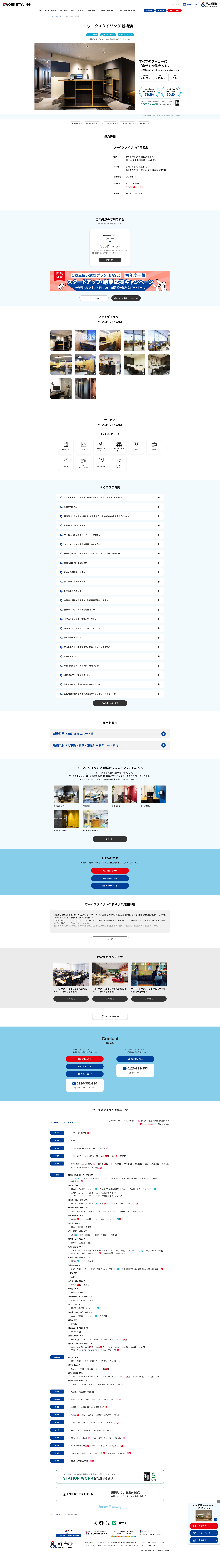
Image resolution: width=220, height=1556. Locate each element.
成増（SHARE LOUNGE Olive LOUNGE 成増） (141, 1269)
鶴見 (89, 1369)
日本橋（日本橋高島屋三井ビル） (113, 1189)
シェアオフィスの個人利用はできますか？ (80, 544)
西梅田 (90, 1415)
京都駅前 (74, 1407)
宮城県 (57, 1140)
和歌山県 (57, 1399)
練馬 (73, 1324)
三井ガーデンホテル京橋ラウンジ (121, 1203)
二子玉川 (87, 1331)
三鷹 (123, 1347)
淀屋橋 (99, 1415)
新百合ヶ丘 (137, 1376)
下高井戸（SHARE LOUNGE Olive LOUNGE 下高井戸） (94, 1350)
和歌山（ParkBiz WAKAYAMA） (84, 1399)
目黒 (73, 1227)
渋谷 (96, 1219)
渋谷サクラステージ (108, 1219)
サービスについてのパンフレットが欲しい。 (81, 534)
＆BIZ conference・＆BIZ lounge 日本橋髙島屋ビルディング (96, 1195)
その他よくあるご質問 (110, 703)
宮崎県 (57, 1461)
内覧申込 (161, 10)
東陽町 (74, 1339)
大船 (73, 1384)
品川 (73, 1235)
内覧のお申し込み (110, 878)
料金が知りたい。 (70, 506)
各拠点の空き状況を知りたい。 (75, 675)
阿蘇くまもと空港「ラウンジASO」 (85, 1453)
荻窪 (98, 1347)
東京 (57, 1175)
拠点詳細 (75, 123)
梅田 (83, 1415)
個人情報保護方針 (114, 1542)
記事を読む (71, 999)
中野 (87, 1347)
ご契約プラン (109, 123)
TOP (51, 16)
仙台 (73, 1140)
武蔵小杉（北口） (110, 1376)
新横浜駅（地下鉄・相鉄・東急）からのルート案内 (85, 745)
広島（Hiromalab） (79, 1438)
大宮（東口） (76, 1156)
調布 (132, 1347)
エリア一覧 (68, 1122)
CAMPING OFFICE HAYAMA (108, 1384)
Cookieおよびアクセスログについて (156, 1542)
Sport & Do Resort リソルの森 (84, 1167)
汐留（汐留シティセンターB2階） (116, 1211)
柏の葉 (100, 1164)
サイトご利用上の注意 (93, 1545)
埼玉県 (57, 1156)
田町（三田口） (86, 1235)
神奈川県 (57, 1357)
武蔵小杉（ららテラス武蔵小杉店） (85, 1376)
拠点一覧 (58, 16)
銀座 (101, 1203)
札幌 (73, 1133)
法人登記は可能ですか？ (72, 581)
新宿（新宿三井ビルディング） (128, 1250)
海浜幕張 (165, 1164)
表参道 (74, 1219)
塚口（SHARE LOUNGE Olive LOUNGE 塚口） (97, 1422)
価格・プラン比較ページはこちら (126, 298)
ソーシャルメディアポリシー (113, 1545)
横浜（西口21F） (92, 1361)
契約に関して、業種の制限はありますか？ (80, 684)
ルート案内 (143, 123)
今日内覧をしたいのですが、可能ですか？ (80, 665)
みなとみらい (115, 1361)
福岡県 (57, 1445)
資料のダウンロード (110, 886)
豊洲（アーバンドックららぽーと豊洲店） (105, 1339)
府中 (141, 1347)
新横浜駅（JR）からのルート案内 (74, 733)
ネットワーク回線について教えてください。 (81, 628)
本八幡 (126, 1164)
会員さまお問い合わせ (135, 1059)
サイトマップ (101, 1542)
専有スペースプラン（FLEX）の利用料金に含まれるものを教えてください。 (95, 516)
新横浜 (104, 1361)
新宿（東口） (93, 1253)
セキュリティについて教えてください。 (79, 618)
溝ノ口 (122, 1376)
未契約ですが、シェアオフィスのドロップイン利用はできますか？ (91, 553)
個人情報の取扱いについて (132, 1542)
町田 (117, 1347)
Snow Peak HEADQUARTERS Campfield (88, 1148)
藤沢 (90, 1384)
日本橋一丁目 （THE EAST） (141, 1189)
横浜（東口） (76, 1361)
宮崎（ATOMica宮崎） (80, 1461)
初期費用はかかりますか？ (73, 525)
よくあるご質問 (127, 123)
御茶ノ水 (74, 1300)
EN (177, 4)
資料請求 (149, 10)
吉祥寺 (110, 1347)
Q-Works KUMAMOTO (116, 1453)
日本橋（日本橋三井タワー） (83, 1189)
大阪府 (57, 1415)
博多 (94, 1445)
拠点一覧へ (110, 839)
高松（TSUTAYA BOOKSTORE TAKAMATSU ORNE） (93, 1430)
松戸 (117, 1164)
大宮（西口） (90, 1156)
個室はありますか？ (70, 590)
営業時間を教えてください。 (74, 562)
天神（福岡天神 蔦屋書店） (109, 1445)
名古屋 (74, 1392)
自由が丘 (74, 1331)
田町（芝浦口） (101, 1235)
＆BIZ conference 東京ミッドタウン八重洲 (140, 1178)
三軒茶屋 (85, 1219)
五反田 (82, 1242)
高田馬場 (107, 1253)
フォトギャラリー (91, 123)
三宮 (73, 1422)
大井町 (74, 1242)
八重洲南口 (75, 1181)
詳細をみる (110, 260)
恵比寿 (88, 1227)
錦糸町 (74, 1284)
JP (173, 4)
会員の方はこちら (192, 4)
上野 (73, 1277)
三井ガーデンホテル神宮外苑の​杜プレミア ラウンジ (92, 1250)
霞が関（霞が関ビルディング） (83, 1308)
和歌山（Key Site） (110, 1399)
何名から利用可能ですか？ (73, 572)
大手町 (74, 1178)
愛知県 (57, 1391)
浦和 (102, 1156)
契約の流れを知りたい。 (72, 637)
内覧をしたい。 (69, 656)
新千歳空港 (82, 1133)
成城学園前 (75, 1347)
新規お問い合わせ (110, 871)
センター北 (100, 1369)
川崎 (157, 1376)
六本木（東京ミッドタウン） (83, 1316)
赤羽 (86, 1269)
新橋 (134, 1211)
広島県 (57, 1438)
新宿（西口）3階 (78, 1253)
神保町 (90, 1300)
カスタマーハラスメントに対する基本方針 (140, 1545)
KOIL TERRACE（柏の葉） (82, 1164)
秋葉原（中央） (77, 1292)
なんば (117, 1415)
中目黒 (80, 1227)
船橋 (147, 1164)
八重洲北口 (114, 1178)
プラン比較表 (94, 298)
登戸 (148, 1376)
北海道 (57, 1133)
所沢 (122, 1156)
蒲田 (89, 1242)
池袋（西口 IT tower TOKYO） (104, 1269)
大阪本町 (107, 1415)
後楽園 (90, 1261)
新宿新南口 (120, 1253)
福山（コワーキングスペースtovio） (108, 1438)
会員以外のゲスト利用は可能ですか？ (78, 609)
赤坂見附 (103, 1316)
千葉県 (57, 1163)
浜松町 (141, 1211)
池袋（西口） (76, 1269)
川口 (113, 1156)
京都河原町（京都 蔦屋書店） (93, 1407)
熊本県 (57, 1453)
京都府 (57, 1407)
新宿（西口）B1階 (153, 1250)
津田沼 (154, 1164)
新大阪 (74, 1415)
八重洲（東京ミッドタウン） (93, 1178)
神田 (83, 1300)
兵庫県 (57, 1422)
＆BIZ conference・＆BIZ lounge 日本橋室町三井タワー (95, 1193)
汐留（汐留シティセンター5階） (84, 1211)
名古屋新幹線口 (85, 1392)
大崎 (112, 1235)
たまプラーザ (76, 1369)
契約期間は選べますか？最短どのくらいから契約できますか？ (89, 693)
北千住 (86, 1284)
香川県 (57, 1430)
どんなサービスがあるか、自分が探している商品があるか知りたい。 (92, 497)
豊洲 (83, 1339)
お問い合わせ (174, 10)
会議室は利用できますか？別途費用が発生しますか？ (85, 600)
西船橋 (137, 1164)
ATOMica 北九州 (78, 1445)
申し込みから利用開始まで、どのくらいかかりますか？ (86, 647)
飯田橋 (74, 1261)
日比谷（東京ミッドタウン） (83, 1203)
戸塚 (82, 1384)
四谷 (83, 1261)
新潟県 (57, 1148)
